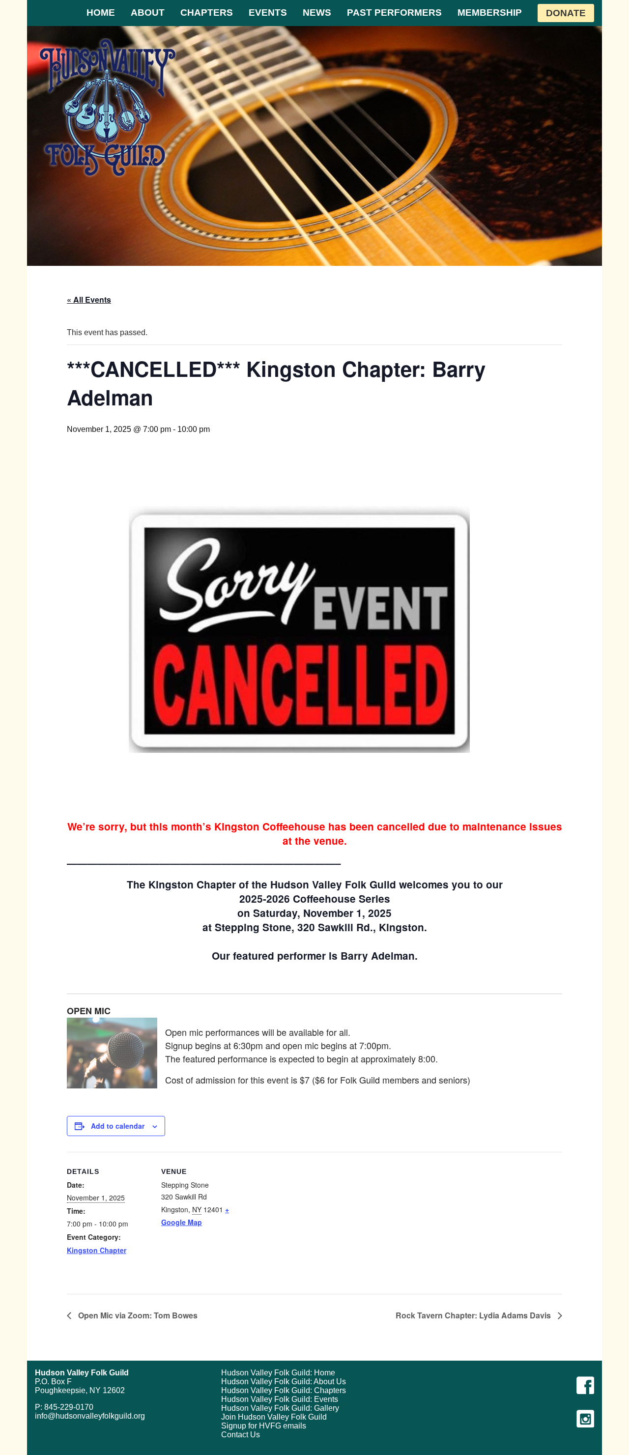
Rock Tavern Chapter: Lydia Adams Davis (474, 1315)
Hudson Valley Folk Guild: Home (278, 1373)
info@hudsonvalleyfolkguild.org (90, 1416)
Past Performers (394, 12)
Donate (566, 13)
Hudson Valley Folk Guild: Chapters (283, 1390)
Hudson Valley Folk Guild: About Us (283, 1381)
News (317, 12)
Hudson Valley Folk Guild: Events (279, 1399)
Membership (489, 12)
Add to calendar (117, 1126)
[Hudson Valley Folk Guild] (107, 107)
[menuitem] (101, 13)
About (148, 12)
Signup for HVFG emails (263, 1426)
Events (268, 12)
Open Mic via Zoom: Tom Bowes (137, 1315)
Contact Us (240, 1434)
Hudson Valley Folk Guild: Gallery (280, 1408)
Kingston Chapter (96, 1250)
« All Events (89, 299)
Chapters (206, 12)
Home (100, 12)
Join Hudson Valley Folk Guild (274, 1417)
